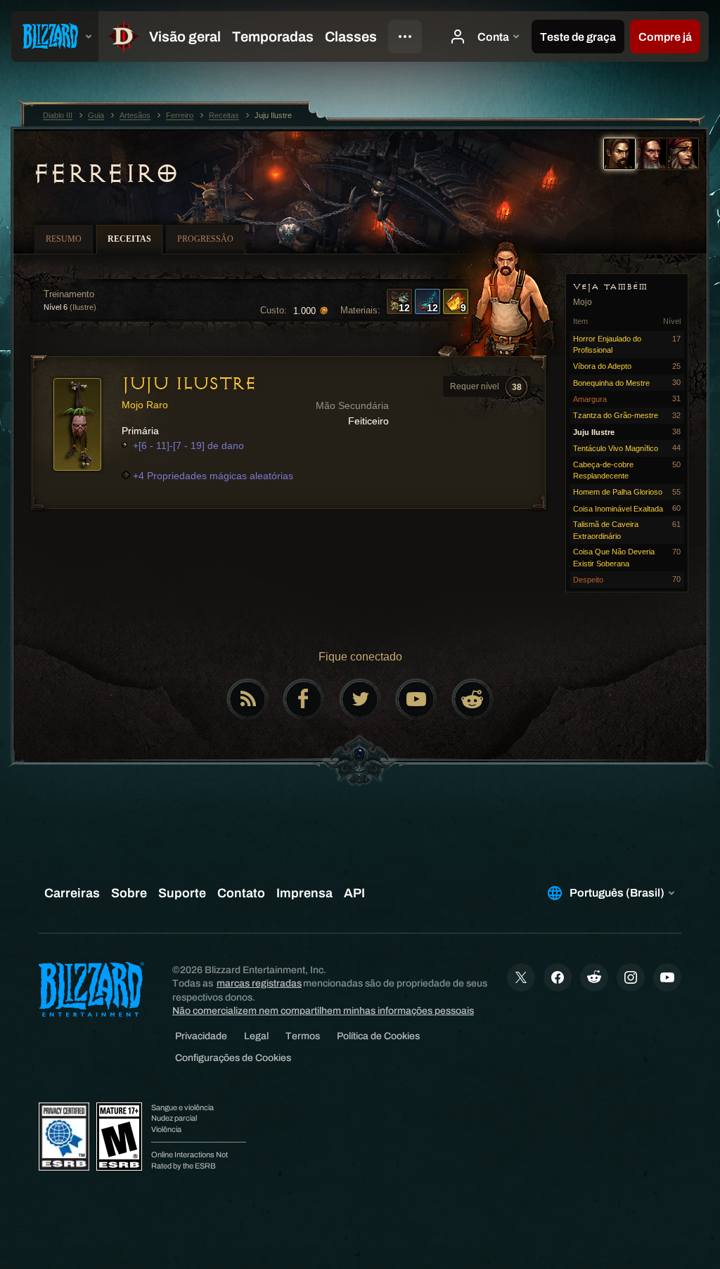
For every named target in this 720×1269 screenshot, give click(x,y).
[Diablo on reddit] (472, 699)
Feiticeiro (368, 421)
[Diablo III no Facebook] (304, 699)
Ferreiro (105, 173)
